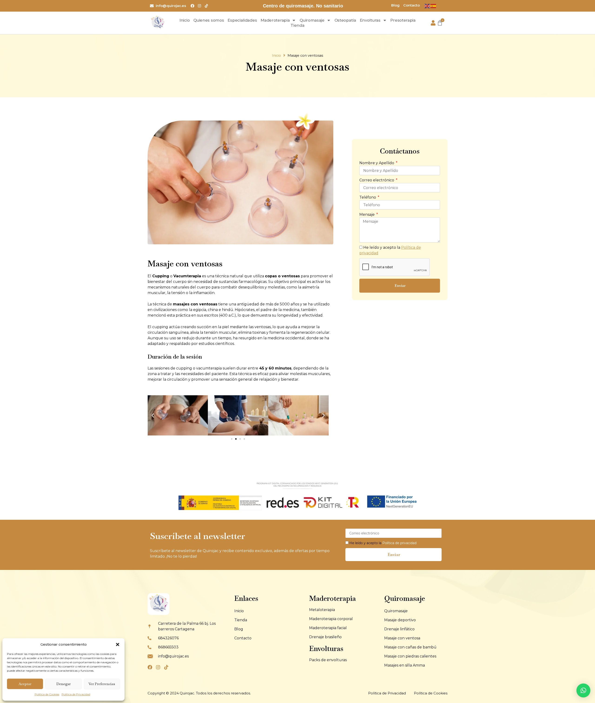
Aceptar (25, 684)
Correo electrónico (377, 180)
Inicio (184, 20)
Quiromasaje (312, 20)
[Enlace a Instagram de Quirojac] (200, 6)
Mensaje (367, 214)
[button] (117, 644)
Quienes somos (208, 20)
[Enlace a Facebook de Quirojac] (193, 6)
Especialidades (242, 20)
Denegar (63, 684)
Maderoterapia (275, 20)
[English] (427, 5)
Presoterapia (402, 20)
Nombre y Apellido (377, 163)
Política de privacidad (399, 543)
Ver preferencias (102, 684)
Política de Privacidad (76, 694)
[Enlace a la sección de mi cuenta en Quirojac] (433, 23)
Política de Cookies (47, 694)
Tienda (297, 25)
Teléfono (368, 197)
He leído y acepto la (382, 543)
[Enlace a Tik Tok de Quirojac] (207, 6)
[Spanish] (433, 5)
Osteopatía (345, 20)
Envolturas (370, 20)
